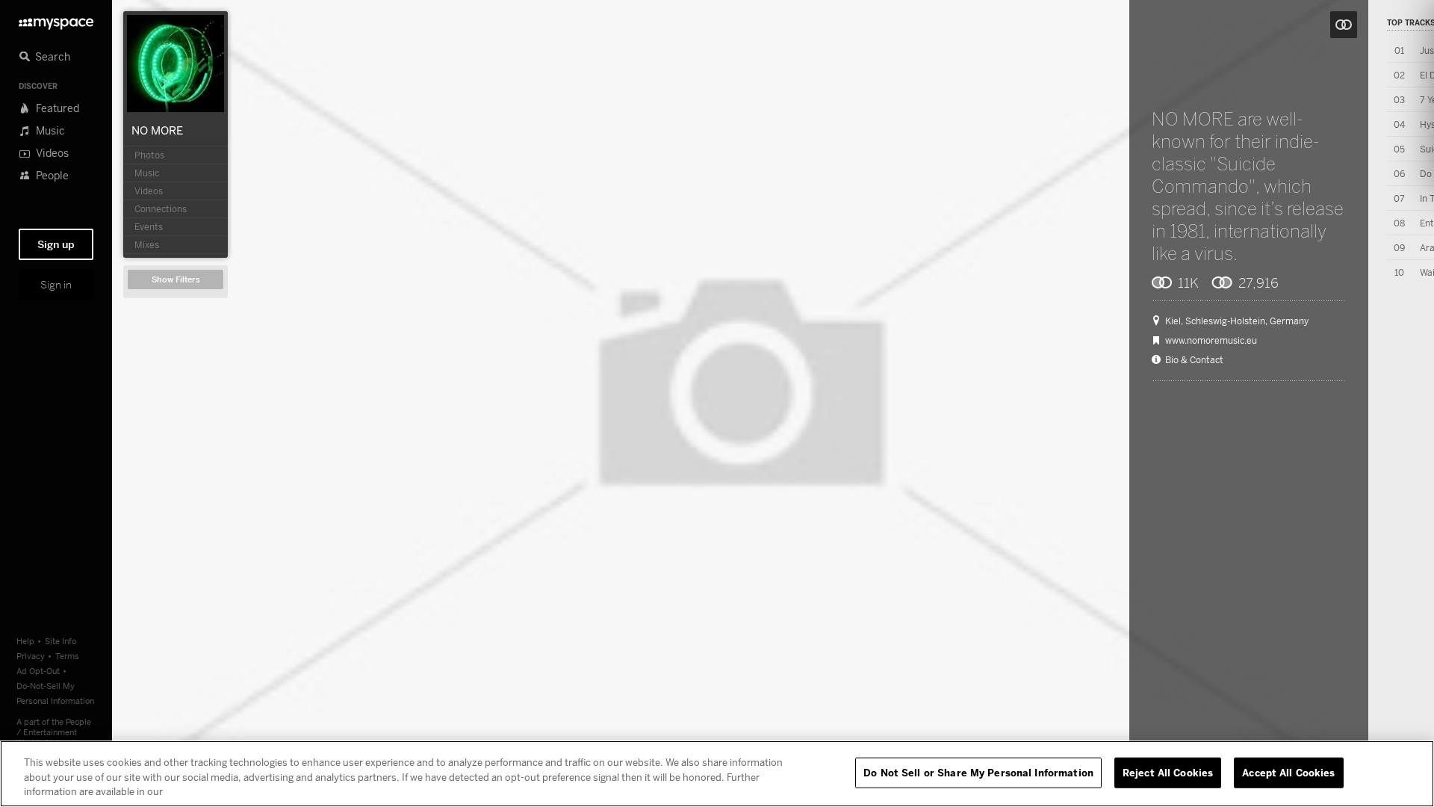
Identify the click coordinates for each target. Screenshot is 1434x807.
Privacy (30, 655)
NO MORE (157, 130)
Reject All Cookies (1168, 772)
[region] (717, 773)
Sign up (56, 244)
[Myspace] (56, 19)
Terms (67, 655)
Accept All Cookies (1288, 772)
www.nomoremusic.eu (1211, 341)
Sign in (56, 284)
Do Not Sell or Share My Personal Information (978, 772)
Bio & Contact (1194, 360)
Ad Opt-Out (38, 670)
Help (25, 640)
